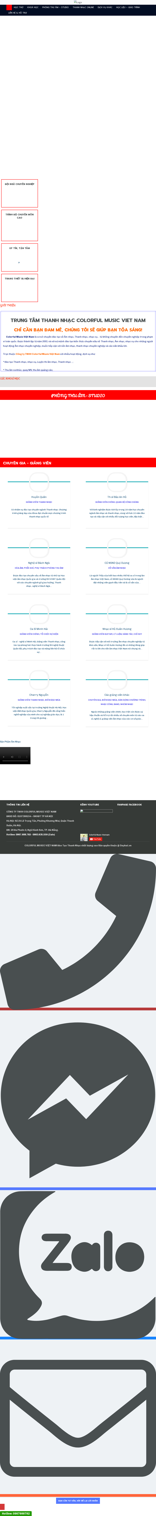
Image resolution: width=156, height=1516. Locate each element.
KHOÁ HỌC (32, 7)
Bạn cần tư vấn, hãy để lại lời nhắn (78, 1500)
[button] (2, 106)
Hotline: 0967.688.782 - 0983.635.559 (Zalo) (30, 834)
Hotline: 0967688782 (16, 1513)
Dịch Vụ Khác (105, 7)
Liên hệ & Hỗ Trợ (17, 12)
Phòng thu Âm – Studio (55, 7)
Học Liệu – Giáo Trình (128, 7)
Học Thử (18, 7)
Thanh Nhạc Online (83, 7)
